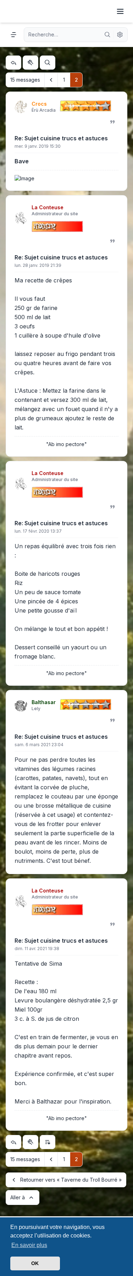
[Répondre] (13, 62)
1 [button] (64, 80)
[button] (51, 79)
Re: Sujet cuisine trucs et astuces (61, 138)
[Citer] (112, 122)
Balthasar (44, 702)
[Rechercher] (107, 35)
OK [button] (35, 1263)
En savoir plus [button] (29, 1245)
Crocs (39, 104)
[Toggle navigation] (120, 11)
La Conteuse (47, 207)
